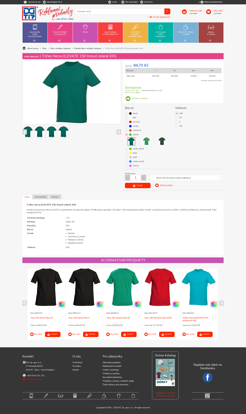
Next (119, 132)
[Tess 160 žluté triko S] (199, 287)
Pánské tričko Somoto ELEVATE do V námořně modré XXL (159, 319)
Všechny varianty (139, 98)
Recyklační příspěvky (112, 377)
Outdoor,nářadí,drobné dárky (135, 34)
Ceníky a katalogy (111, 369)
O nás (114, 2)
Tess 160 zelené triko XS (42, 317)
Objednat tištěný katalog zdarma (165, 394)
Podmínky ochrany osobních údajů (118, 381)
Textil (85, 32)
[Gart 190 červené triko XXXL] (84, 287)
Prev (24, 132)
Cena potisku (41, 196)
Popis (27, 197)
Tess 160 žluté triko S (192, 317)
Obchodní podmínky (112, 362)
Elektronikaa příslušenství (110, 33)
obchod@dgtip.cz (54, 2)
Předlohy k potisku (111, 373)
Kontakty (148, 2)
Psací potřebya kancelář (60, 33)
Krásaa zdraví (211, 33)
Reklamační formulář (112, 366)
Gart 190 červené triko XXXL (82, 317)
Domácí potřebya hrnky (186, 33)
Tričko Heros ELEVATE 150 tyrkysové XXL (119, 319)
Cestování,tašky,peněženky (161, 34)
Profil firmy (77, 362)
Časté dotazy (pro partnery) (115, 384)
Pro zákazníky (131, 2)
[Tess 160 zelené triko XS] (46, 287)
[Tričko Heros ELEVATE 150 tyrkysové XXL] (122, 287)
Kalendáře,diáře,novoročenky (35, 34)
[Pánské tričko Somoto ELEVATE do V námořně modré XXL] (161, 287)
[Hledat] (167, 11)
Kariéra (76, 369)
